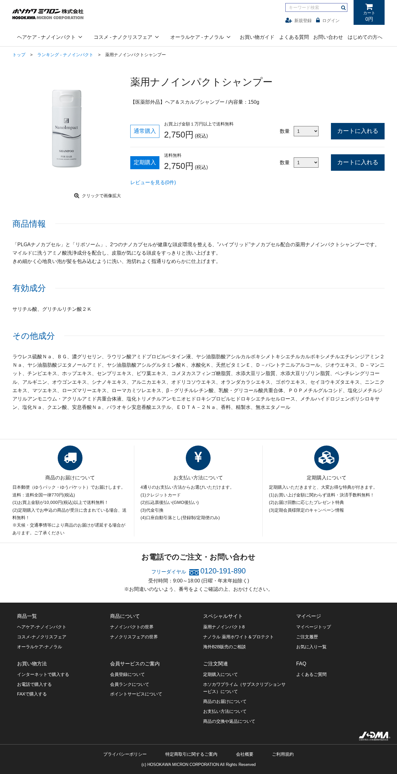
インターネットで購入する (43, 674)
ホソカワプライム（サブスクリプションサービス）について (244, 688)
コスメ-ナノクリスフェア (41, 636)
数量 (285, 131)
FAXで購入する (32, 693)
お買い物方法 (32, 663)
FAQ (301, 663)
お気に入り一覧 (311, 646)
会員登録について (127, 674)
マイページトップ (313, 626)
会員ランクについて (129, 684)
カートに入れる (357, 131)
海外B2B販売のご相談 (224, 646)
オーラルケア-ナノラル (39, 646)
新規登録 (303, 20)
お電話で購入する (34, 684)
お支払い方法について (225, 711)
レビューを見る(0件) (153, 182)
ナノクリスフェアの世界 (134, 636)
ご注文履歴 (307, 636)
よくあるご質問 (311, 674)
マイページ (308, 616)
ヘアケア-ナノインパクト (41, 626)
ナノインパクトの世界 (132, 626)
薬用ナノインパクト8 (224, 626)
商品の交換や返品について (229, 721)
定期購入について (220, 674)
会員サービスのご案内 (135, 663)
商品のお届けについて (225, 701)
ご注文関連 (215, 663)
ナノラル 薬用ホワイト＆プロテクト (238, 636)
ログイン (331, 20)
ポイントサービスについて (136, 693)
